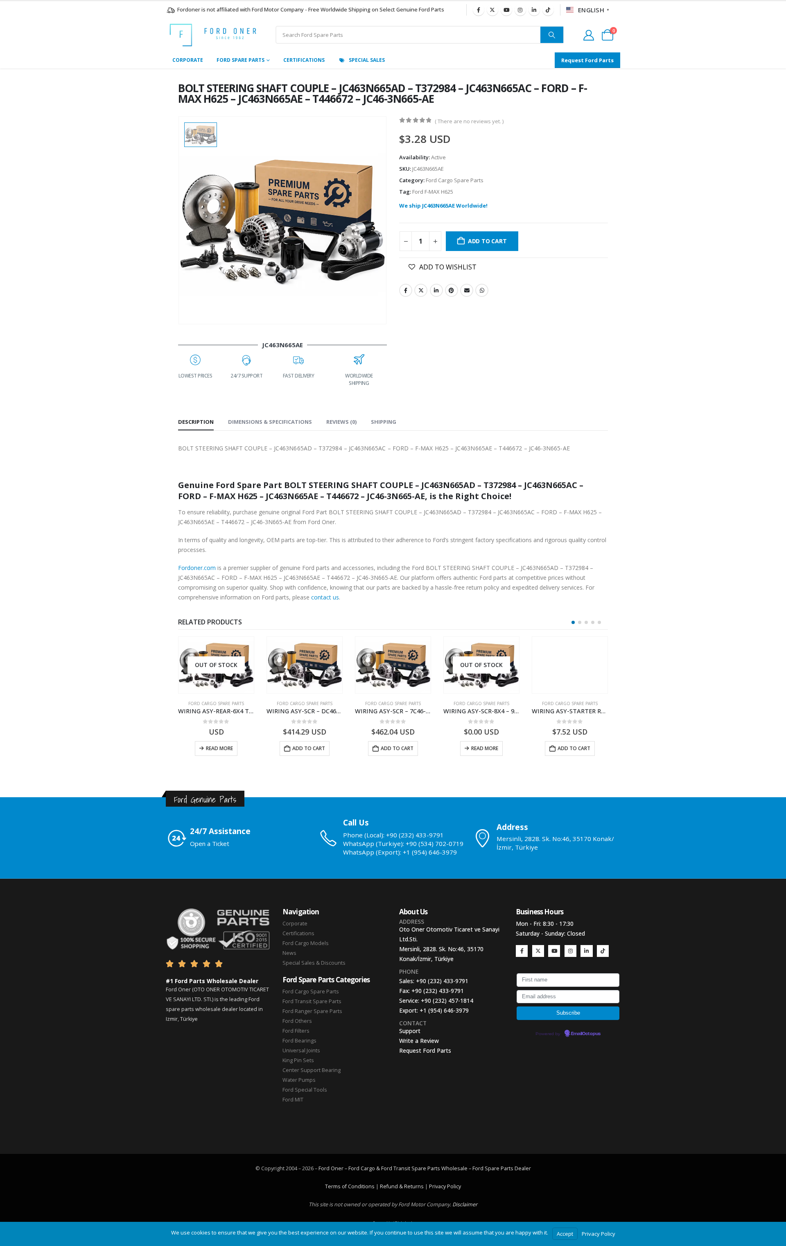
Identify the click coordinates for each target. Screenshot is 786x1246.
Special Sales (367, 60)
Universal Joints (301, 1050)
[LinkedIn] (534, 10)
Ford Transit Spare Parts (311, 1001)
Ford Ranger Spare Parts (312, 1011)
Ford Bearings (299, 1040)
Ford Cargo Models (305, 943)
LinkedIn (436, 290)
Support (409, 1031)
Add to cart (487, 241)
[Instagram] (520, 10)
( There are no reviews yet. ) (469, 121)
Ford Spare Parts (240, 60)
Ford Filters (295, 1030)
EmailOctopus (586, 1034)
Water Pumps (299, 1079)
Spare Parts (499, 1168)
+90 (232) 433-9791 (442, 981)
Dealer (522, 1168)
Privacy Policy (445, 1186)
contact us (325, 597)
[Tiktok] (548, 10)
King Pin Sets (298, 1060)
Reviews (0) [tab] (341, 421)
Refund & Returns (402, 1186)
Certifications (304, 60)
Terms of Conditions (350, 1186)
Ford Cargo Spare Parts (454, 180)
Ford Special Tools (304, 1089)
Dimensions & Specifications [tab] (270, 421)
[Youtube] (506, 10)
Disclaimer (464, 1204)
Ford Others (297, 1021)
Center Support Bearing (311, 1070)
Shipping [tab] (383, 421)
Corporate (187, 60)
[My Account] (588, 35)
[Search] (551, 35)
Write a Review (419, 1041)
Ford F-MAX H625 (432, 191)
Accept (565, 1233)
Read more (219, 748)
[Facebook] (478, 10)
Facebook (405, 290)
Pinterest (451, 290)
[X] (492, 10)
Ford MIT (292, 1099)
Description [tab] (196, 421)
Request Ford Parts (425, 1050)
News (289, 953)
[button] (573, 622)
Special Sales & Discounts (314, 962)
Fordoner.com (197, 568)
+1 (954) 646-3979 (444, 1010)
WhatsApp (481, 290)
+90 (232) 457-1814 (447, 1000)
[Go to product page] (304, 665)
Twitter (420, 290)
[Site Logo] (213, 35)
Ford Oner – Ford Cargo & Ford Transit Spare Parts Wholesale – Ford (401, 1168)
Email (466, 290)
